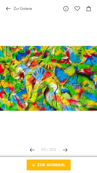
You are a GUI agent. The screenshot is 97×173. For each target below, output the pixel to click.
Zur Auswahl (50, 165)
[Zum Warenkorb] (89, 8)
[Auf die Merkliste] (77, 8)
